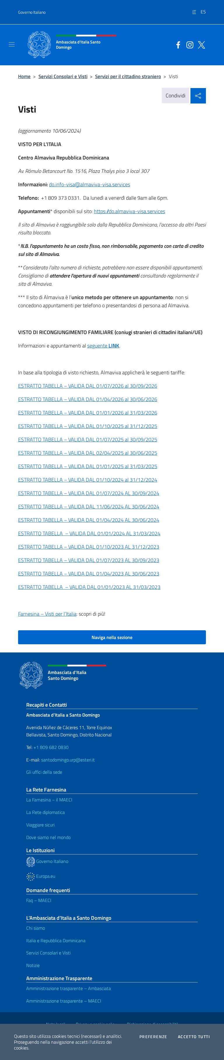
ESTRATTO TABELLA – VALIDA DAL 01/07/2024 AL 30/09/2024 (88, 493)
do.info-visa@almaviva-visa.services (89, 184)
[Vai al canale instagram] (188, 44)
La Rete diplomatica (45, 812)
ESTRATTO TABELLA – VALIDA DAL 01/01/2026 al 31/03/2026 (87, 413)
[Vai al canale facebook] (177, 44)
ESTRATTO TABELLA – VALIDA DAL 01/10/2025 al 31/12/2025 (87, 426)
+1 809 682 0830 (51, 747)
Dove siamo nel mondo (48, 837)
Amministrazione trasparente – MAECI (63, 1000)
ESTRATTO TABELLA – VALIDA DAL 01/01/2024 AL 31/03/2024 (89, 533)
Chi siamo (35, 927)
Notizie (33, 965)
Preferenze (153, 1037)
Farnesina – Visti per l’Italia (47, 614)
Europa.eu (45, 876)
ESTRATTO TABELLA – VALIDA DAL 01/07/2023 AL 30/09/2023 (88, 560)
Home (24, 76)
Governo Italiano (32, 12)
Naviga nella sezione (112, 637)
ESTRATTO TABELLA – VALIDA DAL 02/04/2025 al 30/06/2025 (87, 453)
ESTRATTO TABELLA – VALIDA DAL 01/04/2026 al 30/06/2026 (87, 399)
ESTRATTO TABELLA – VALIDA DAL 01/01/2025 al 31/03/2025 (87, 466)
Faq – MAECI (38, 900)
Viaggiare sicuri (40, 824)
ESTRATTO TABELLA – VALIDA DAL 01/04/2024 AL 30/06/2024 (88, 520)
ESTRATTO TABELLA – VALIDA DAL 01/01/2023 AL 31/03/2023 (89, 587)
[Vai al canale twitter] (200, 44)
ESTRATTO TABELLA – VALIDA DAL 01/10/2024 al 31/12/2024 (87, 480)
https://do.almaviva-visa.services (129, 211)
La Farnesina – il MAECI (49, 799)
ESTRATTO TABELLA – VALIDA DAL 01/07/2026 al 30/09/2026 (87, 386)
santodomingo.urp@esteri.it (68, 759)
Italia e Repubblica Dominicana (55, 940)
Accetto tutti (194, 1037)
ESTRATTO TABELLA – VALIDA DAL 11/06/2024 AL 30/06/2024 (88, 506)
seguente (103, 346)
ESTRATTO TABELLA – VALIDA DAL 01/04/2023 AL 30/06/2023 (88, 574)
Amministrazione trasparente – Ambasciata (68, 988)
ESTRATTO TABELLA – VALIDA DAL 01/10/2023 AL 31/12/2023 (88, 547)
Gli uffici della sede (44, 771)
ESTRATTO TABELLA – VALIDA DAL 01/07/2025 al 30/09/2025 (87, 439)
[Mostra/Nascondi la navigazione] (11, 44)
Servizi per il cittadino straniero (128, 76)
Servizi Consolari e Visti (63, 76)
